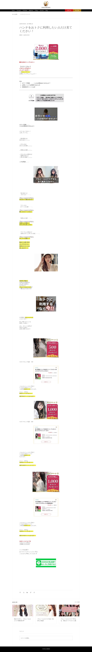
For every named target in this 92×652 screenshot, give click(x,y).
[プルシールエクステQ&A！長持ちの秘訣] (46, 610)
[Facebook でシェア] (20, 592)
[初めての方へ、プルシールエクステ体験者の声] (22, 610)
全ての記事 (14, 14)
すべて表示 (77, 602)
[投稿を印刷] (34, 592)
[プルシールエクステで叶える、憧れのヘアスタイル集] (69, 610)
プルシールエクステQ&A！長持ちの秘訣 (45, 619)
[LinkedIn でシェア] (27, 592)
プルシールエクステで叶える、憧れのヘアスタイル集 (68, 619)
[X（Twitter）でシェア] (23, 592)
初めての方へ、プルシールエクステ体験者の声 (22, 619)
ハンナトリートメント (25, 14)
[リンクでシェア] (30, 592)
